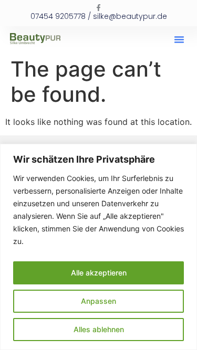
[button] (179, 39)
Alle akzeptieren (99, 272)
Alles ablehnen (99, 329)
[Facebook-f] (98, 7)
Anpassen (98, 300)
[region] (98, 247)
